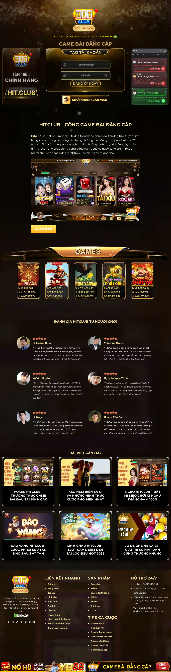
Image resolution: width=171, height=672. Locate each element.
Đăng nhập (53, 588)
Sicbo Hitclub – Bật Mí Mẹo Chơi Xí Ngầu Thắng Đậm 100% (142, 495)
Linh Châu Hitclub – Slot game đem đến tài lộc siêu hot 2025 (85, 550)
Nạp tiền (52, 601)
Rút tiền (52, 606)
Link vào (52, 597)
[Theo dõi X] (21, 622)
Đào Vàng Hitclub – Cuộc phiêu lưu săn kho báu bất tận (29, 550)
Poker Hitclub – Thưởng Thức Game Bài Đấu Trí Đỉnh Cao (29, 495)
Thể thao (95, 606)
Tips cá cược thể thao (101, 636)
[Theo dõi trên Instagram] (13, 622)
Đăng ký (52, 584)
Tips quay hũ (97, 628)
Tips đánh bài (97, 623)
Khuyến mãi (54, 615)
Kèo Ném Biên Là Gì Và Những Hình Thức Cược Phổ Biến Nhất (85, 495)
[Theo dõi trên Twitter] (26, 622)
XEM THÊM (45, 229)
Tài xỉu (94, 597)
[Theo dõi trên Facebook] (8, 622)
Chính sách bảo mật (58, 628)
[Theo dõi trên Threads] (30, 622)
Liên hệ (52, 610)
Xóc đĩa (94, 601)
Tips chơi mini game (101, 632)
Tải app (51, 593)
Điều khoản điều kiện (59, 623)
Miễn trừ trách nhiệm (59, 619)
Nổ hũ (94, 588)
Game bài (96, 584)
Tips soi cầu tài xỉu (100, 641)
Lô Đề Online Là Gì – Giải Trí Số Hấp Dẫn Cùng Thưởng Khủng (142, 550)
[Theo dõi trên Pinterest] (34, 622)
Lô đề (93, 610)
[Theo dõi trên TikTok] (17, 622)
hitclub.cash (108, 36)
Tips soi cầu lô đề (99, 645)
